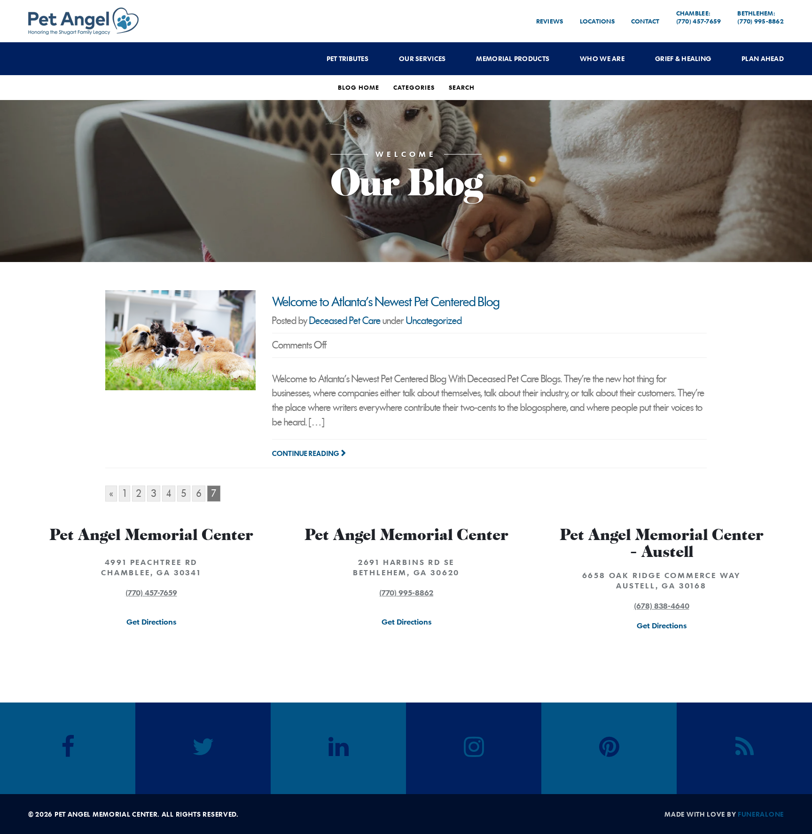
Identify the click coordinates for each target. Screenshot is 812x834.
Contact (645, 21)
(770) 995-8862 (406, 592)
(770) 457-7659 (151, 592)
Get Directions (151, 621)
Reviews (549, 21)
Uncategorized (434, 320)
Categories (414, 87)
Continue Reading (305, 453)
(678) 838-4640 (661, 605)
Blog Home (358, 87)
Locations (597, 21)
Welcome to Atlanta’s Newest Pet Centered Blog (386, 301)
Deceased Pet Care (345, 320)
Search (462, 87)
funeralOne (761, 814)
